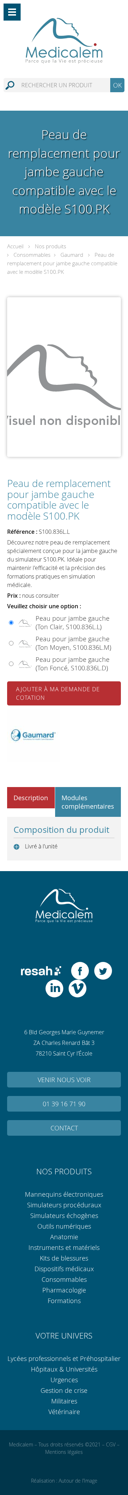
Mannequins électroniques (64, 1194)
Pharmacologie (64, 1290)
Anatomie (64, 1237)
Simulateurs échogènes (64, 1215)
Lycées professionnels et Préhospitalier (64, 1358)
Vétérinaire (64, 1411)
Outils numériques (64, 1226)
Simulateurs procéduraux (64, 1205)
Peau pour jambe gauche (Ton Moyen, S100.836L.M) (73, 643)
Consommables (32, 254)
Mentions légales (64, 1452)
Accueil (15, 246)
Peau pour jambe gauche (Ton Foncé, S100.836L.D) (73, 663)
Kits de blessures (64, 1258)
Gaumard (71, 254)
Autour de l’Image (78, 1480)
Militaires (64, 1401)
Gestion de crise (64, 1390)
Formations (64, 1300)
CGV (111, 1444)
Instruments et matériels (64, 1247)
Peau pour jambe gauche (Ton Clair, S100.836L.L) (73, 622)
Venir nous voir (64, 1079)
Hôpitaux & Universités (64, 1369)
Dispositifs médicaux (64, 1268)
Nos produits (50, 246)
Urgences (64, 1379)
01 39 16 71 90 (64, 1104)
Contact (64, 1128)
